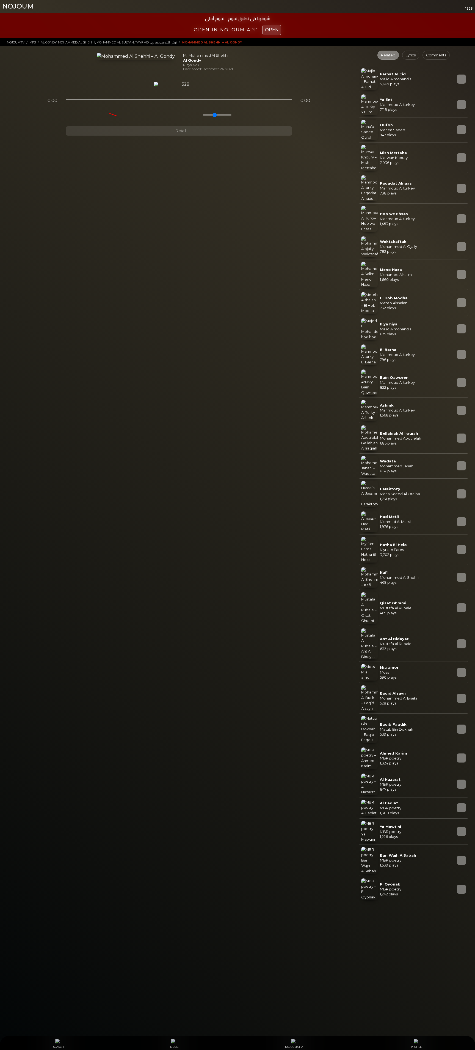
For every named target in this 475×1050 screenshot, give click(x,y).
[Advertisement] (237, 947)
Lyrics (411, 55)
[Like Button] (200, 84)
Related (388, 55)
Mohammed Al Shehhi (208, 55)
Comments (436, 55)
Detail (180, 130)
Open (272, 29)
